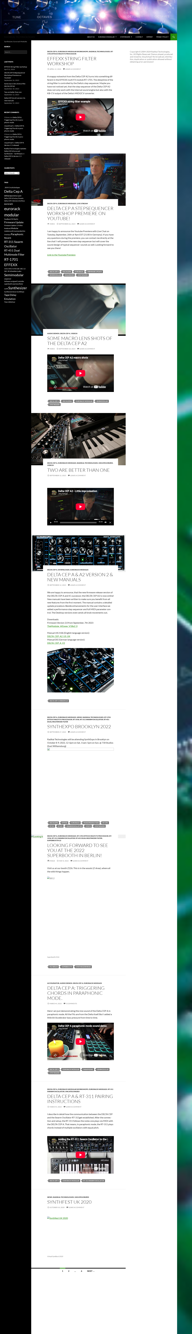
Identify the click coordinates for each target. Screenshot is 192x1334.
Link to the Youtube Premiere (61, 254)
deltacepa (67, 272)
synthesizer (125, 37)
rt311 (52, 826)
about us (91, 37)
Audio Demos (53, 333)
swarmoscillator (74, 826)
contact (139, 37)
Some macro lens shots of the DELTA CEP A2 (79, 340)
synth (88, 826)
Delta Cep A (52, 51)
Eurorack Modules (67, 203)
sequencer (69, 275)
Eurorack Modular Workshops (73, 51)
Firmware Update (94, 272)
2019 (6, 187)
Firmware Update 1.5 (11, 225)
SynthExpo (20, 292)
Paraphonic (88, 1069)
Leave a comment (73, 69)
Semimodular (55, 275)
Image (52, 861)
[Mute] (105, 522)
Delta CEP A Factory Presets (13, 198)
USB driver (11, 302)
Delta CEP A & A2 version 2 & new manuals (80, 577)
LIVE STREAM (82, 203)
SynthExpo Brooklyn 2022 (79, 726)
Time (6, 302)
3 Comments (71, 1003)
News (79, 717)
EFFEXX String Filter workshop (71, 61)
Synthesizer (83, 275)
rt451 (60, 826)
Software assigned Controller (14, 281)
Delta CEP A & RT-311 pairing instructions (80, 1098)
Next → (91, 1271)
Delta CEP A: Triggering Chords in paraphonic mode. (76, 993)
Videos (74, 333)
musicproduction (91, 823)
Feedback (7, 219)
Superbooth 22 (54, 840)
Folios (21, 225)
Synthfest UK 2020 (69, 1202)
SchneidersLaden (15, 271)
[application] (80, 506)
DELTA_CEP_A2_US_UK (58, 636)
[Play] (50, 522)
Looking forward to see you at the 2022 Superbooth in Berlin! (77, 850)
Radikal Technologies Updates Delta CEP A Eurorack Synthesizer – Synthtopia (15, 151)
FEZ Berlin (54, 967)
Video (52, 224)
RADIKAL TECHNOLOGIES (19, 36)
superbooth (67, 967)
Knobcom (7, 228)
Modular (14, 228)
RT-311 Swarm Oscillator (91, 719)
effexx (64, 823)
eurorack (79, 272)
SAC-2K (6, 271)
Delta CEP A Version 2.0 (59, 701)
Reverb (7, 237)
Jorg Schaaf (8, 126)
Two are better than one (78, 470)
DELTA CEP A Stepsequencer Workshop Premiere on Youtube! (80, 213)
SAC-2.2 (22, 269)
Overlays (7, 234)
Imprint (149, 37)
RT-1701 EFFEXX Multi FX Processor (93, 836)
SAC (18, 269)
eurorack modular (106, 37)
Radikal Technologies (99, 51)
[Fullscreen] (110, 522)
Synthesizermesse (83, 967)
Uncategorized (106, 463)
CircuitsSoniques (14, 187)
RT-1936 (76, 719)
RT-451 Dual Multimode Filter (89, 838)
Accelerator (53, 983)
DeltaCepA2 (67, 401)
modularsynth (9, 231)
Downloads (64, 570)
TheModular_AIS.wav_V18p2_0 (62, 626)
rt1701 (105, 823)
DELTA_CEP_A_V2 (56, 643)
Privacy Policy (162, 37)
